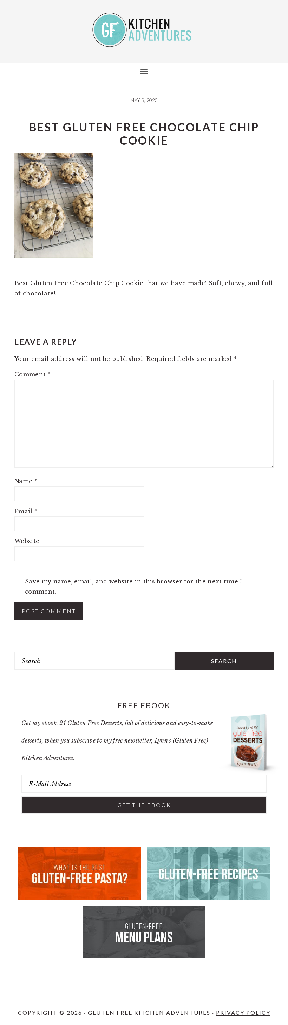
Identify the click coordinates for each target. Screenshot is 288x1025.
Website (26, 541)
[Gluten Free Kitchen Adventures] (144, 41)
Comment (32, 374)
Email (25, 511)
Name (25, 481)
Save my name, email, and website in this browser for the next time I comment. (133, 586)
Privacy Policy (243, 1012)
